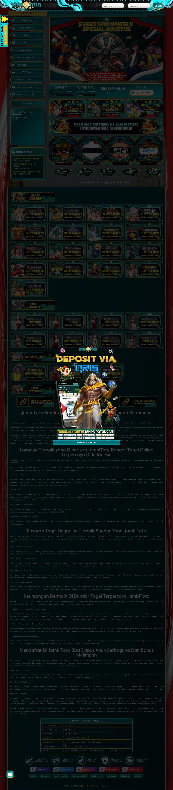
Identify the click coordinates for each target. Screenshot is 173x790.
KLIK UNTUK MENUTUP (86, 443)
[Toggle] (10, 774)
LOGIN (158, 5)
